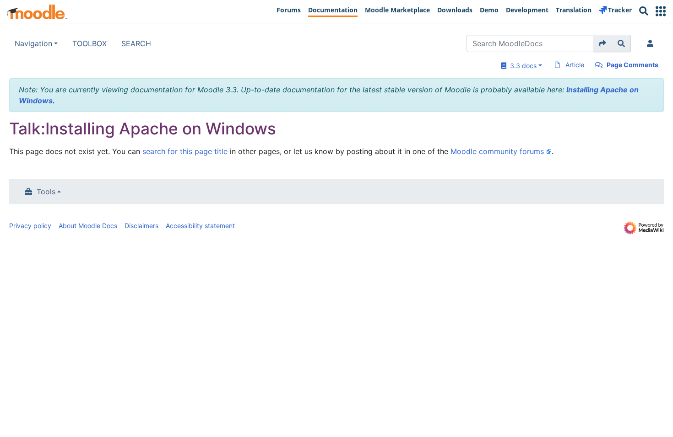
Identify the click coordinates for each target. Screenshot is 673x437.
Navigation (33, 43)
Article (574, 65)
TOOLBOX (89, 43)
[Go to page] (602, 43)
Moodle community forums (497, 151)
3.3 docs (521, 65)
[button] (660, 11)
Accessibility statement (200, 225)
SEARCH (136, 43)
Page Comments (632, 65)
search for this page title (185, 151)
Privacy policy (30, 225)
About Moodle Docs (88, 225)
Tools (46, 191)
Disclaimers (141, 225)
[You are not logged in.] (652, 43)
